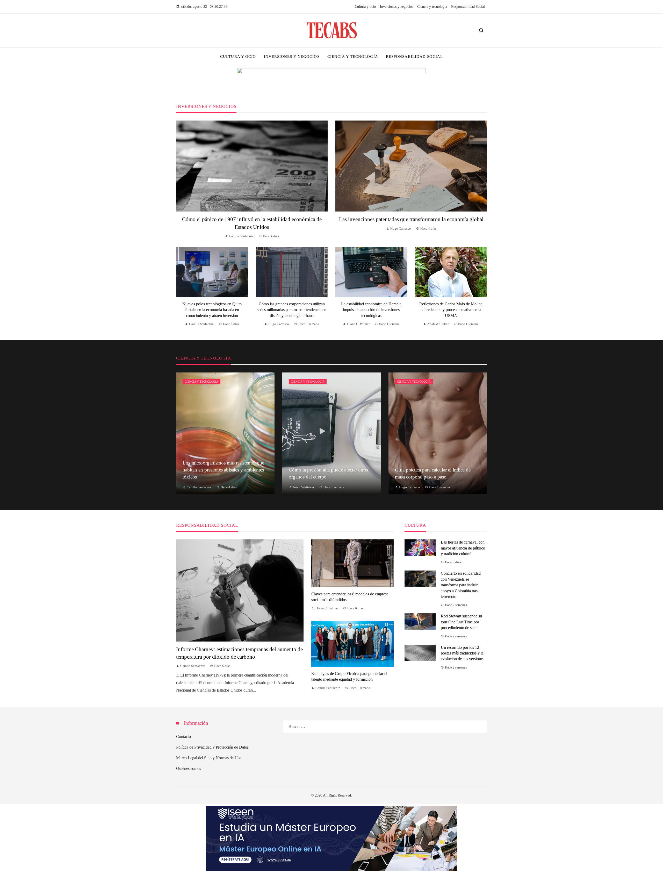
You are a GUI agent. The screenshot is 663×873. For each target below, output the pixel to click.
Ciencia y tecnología (201, 381)
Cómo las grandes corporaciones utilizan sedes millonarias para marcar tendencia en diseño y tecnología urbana (291, 310)
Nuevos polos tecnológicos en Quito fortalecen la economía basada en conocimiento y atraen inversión (212, 310)
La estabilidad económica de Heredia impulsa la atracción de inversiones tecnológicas (371, 310)
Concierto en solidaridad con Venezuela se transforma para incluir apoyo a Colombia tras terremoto (461, 585)
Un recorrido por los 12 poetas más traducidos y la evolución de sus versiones (462, 653)
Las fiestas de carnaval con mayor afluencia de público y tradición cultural (463, 548)
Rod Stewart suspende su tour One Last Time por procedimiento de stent (461, 622)
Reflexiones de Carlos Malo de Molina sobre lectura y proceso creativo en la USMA (450, 310)
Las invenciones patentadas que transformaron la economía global (411, 219)
